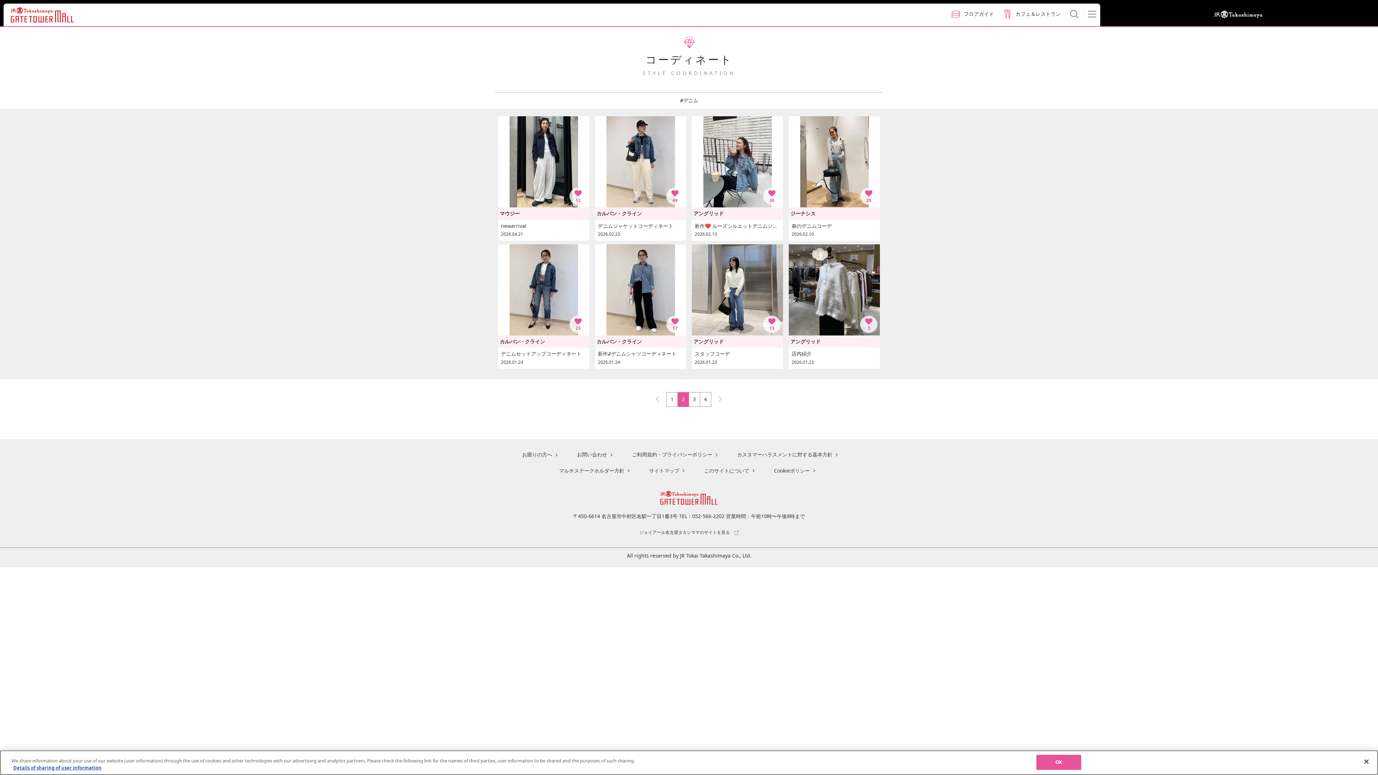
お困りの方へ (537, 454)
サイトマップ (664, 470)
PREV (660, 397)
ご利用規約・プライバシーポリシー (672, 454)
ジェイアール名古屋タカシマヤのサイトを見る (684, 532)
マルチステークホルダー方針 (591, 470)
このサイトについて (726, 470)
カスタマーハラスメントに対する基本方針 (785, 454)
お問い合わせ (592, 454)
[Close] (1366, 762)
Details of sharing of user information (57, 767)
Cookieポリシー (792, 470)
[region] (689, 762)
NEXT (716, 397)
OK (1058, 762)
